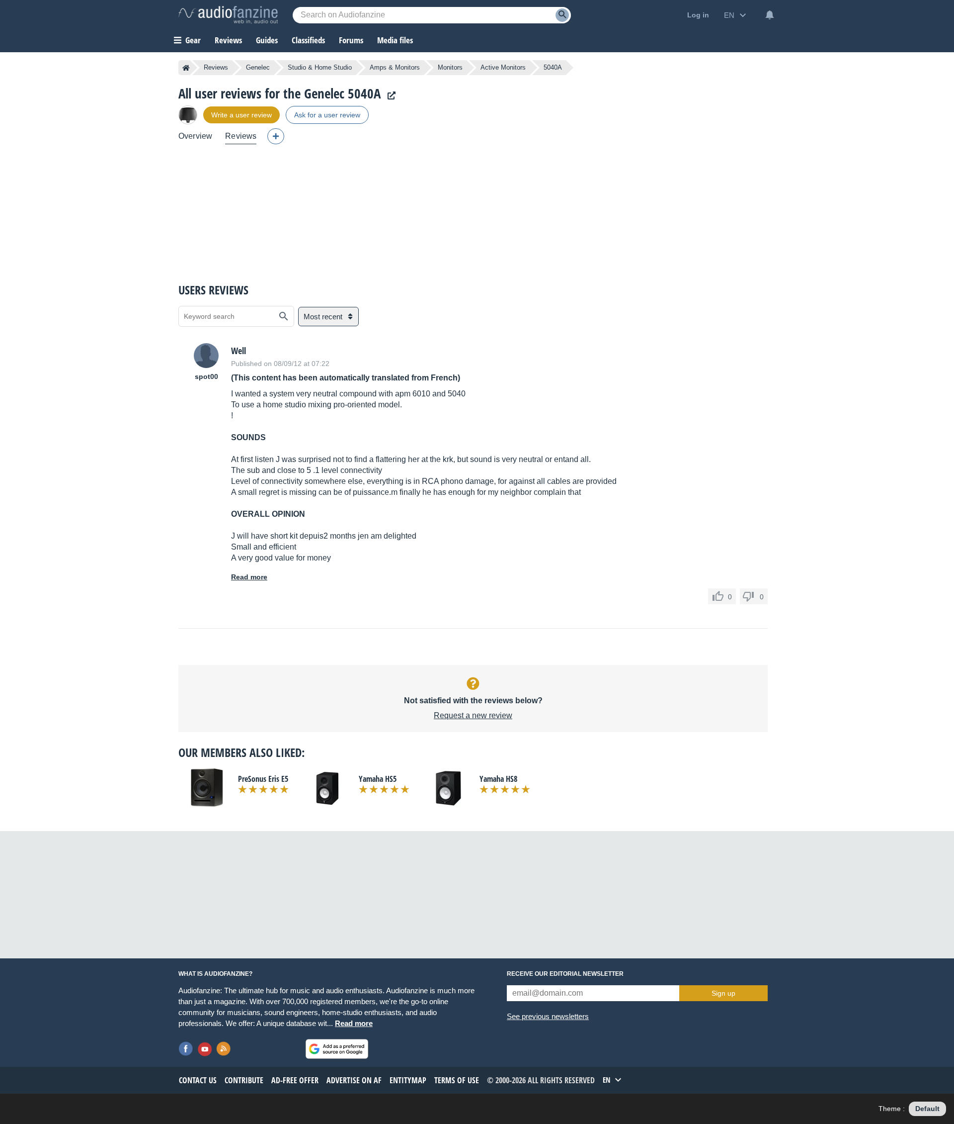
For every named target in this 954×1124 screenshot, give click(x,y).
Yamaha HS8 (498, 778)
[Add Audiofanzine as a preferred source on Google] (337, 1049)
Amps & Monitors (395, 67)
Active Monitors (503, 67)
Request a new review (473, 715)
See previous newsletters (548, 1016)
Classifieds (308, 40)
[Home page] (186, 67)
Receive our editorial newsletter (565, 973)
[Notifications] (770, 15)
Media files (395, 40)
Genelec (258, 67)
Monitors (450, 67)
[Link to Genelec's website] (389, 96)
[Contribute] (275, 136)
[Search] (562, 15)
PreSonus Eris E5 (263, 778)
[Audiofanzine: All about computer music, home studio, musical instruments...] (228, 15)
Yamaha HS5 (378, 778)
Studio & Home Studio (320, 67)
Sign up (723, 993)
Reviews (228, 40)
